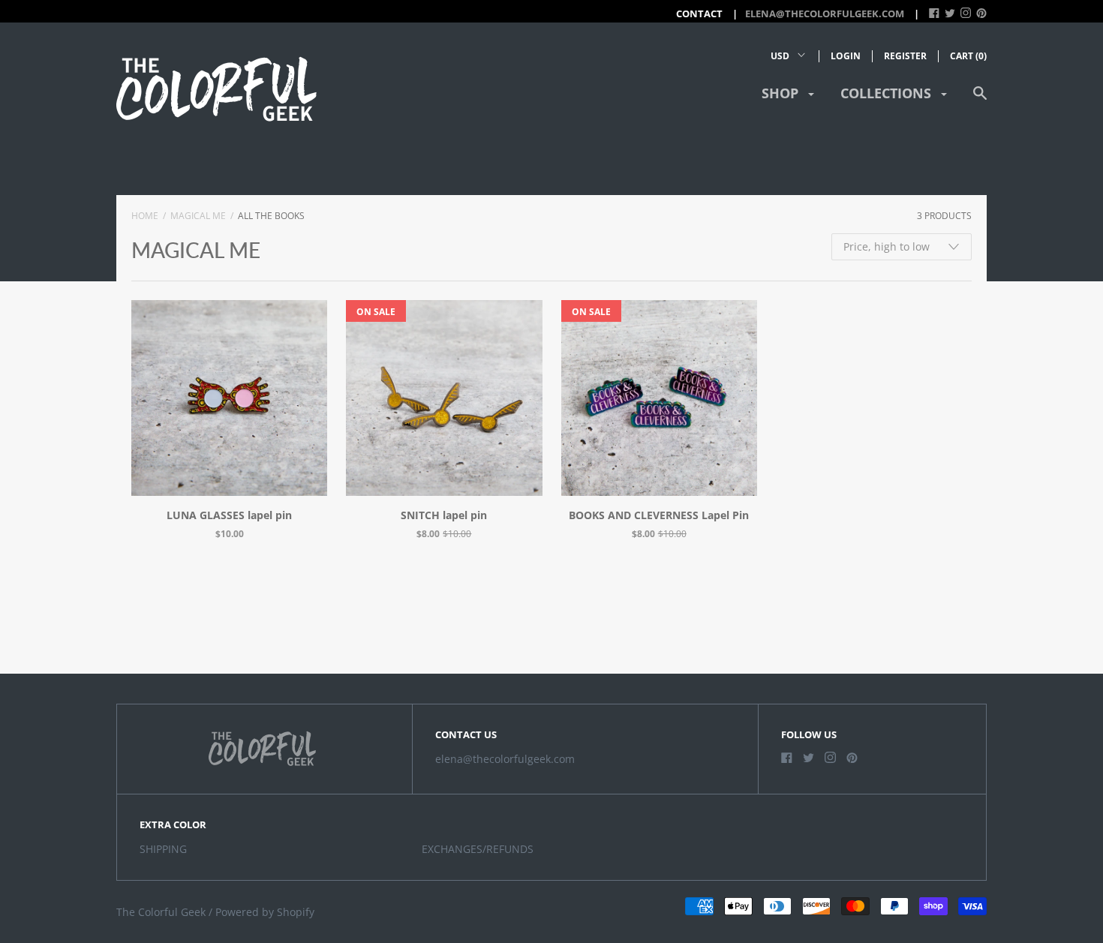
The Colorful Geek (161, 912)
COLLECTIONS (887, 93)
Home (144, 215)
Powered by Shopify (264, 912)
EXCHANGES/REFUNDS (477, 849)
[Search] (980, 100)
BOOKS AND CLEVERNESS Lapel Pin (659, 515)
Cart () (968, 56)
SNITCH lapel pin (444, 515)
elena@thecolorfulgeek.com (824, 13)
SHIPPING (163, 849)
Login (846, 56)
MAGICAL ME (198, 215)
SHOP (782, 93)
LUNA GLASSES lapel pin (229, 515)
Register (905, 56)
